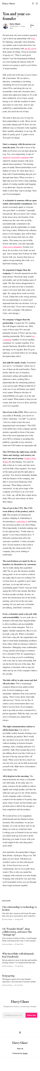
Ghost (25, 1053)
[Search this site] (33, 3)
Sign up (20, 1048)
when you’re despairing (12, 246)
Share (32, 26)
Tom (33, 38)
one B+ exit (29, 48)
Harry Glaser (8, 3)
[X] (20, 1032)
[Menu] (37, 3)
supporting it (21, 521)
